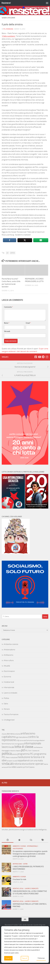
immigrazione (19, 744)
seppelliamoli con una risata (30, 760)
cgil (17, 737)
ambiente (17, 734)
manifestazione (37, 747)
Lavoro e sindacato (10, 693)
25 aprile (4, 734)
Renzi (8, 757)
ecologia (36, 740)
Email (28, 323)
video (13, 767)
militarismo (13, 751)
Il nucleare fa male (19, 879)
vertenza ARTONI (6, 767)
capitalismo (9, 736)
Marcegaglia (5, 751)
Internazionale (9, 687)
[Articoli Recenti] (7, 840)
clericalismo (23, 737)
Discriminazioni (9, 671)
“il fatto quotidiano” (8, 36)
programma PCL (25, 753)
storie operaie (36, 763)
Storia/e (7, 709)
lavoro (5, 746)
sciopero (9, 761)
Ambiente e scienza (11, 644)
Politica (6, 698)
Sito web (7, 331)
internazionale (32, 743)
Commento (8, 307)
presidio (14, 754)
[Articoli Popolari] (19, 840)
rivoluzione (13, 757)
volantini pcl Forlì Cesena (25, 767)
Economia (7, 677)
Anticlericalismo (9, 650)
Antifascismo (8, 655)
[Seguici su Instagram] (46, 356)
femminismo (6, 744)
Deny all (24, 958)
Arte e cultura (8, 660)
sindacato (8, 763)
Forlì (13, 744)
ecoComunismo (29, 740)
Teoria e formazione (11, 714)
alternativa (10, 734)
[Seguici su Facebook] (35, 356)
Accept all (8, 958)
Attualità (7, 666)
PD (38, 751)
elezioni (42, 740)
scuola (15, 761)
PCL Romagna (8, 29)
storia (18, 763)
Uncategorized (9, 720)
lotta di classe (24, 747)
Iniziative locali (9, 682)
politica (12, 253)
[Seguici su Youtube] (39, 356)
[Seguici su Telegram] (43, 356)
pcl (7, 253)
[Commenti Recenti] (31, 840)
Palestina (18, 751)
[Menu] (47, 3)
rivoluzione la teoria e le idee (23, 758)
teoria (46, 764)
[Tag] (42, 840)
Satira (6, 704)
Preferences (41, 958)
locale (11, 747)
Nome (6, 323)
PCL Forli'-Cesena (31, 751)
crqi (17, 740)
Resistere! (6, 3)
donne (21, 740)
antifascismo (27, 733)
